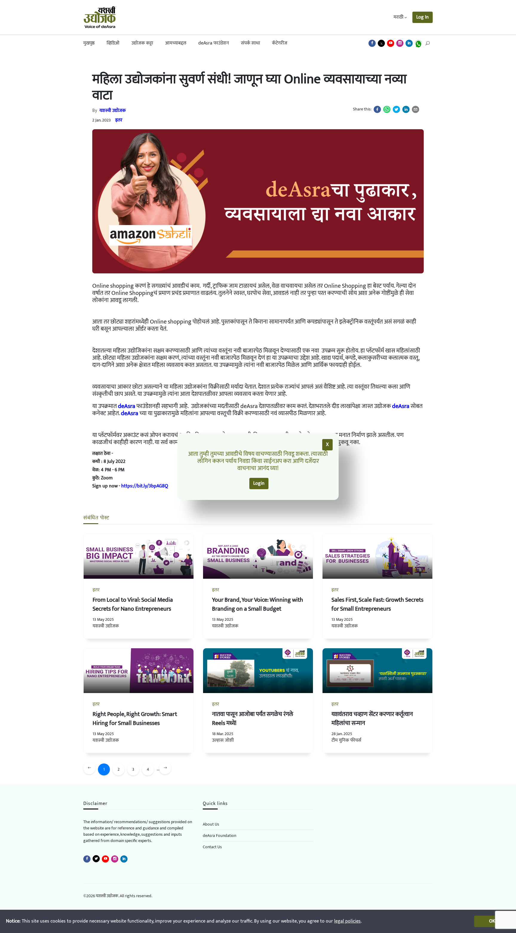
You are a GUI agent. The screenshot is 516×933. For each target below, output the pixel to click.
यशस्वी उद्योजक (112, 111)
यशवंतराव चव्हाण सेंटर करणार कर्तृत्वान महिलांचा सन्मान (372, 718)
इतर (118, 120)
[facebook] (377, 109)
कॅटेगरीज (279, 43)
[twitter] (396, 109)
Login (259, 483)
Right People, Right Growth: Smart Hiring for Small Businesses (135, 718)
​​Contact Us (212, 847)
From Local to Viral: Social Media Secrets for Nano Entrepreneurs (133, 604)
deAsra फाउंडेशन (213, 43)
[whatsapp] (387, 109)
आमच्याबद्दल (175, 43)
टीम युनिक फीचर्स (346, 740)
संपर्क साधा (250, 43)
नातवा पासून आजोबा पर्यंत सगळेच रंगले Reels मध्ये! (252, 718)
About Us (211, 824)
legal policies (347, 921)
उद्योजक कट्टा (142, 43)
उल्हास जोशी (223, 740)
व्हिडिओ (113, 43)
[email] (415, 109)
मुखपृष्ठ (89, 43)
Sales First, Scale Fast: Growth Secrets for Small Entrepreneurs (377, 604)
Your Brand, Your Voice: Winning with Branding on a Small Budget (257, 604)
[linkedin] (406, 109)
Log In (422, 17)
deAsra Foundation (219, 835)
